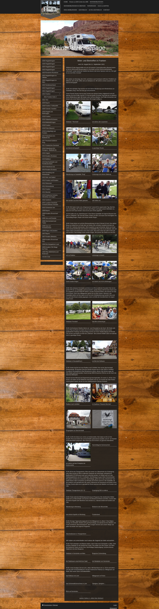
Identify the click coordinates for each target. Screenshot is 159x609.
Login (115, 605)
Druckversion (48, 605)
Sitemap (55, 605)
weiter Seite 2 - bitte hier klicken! (91, 598)
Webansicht (113, 608)
